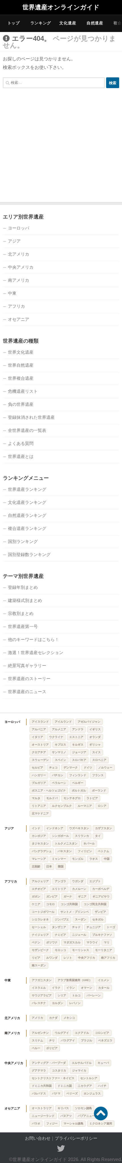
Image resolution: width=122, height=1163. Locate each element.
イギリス (95, 729)
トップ (13, 23)
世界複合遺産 (20, 378)
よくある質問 (20, 443)
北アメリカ (18, 254)
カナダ (53, 1017)
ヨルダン (57, 1003)
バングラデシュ (42, 851)
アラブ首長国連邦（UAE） (75, 980)
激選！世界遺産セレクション (35, 652)
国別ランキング (23, 541)
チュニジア (94, 927)
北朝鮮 (36, 866)
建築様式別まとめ (25, 600)
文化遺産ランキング (27, 502)
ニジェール (79, 934)
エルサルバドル (82, 1062)
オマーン (86, 987)
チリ (52, 1040)
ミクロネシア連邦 (100, 1123)
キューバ (103, 1062)
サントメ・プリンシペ (74, 911)
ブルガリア (39, 782)
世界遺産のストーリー (29, 678)
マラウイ (92, 942)
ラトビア (92, 798)
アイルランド (63, 721)
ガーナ (68, 896)
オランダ (95, 736)
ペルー (36, 1048)
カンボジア (39, 835)
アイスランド (40, 721)
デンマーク (71, 767)
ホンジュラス (92, 1093)
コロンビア (102, 1032)
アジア (14, 241)
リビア (36, 957)
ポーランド (99, 790)
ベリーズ (72, 1093)
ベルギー (77, 782)
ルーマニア (85, 805)
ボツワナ (52, 942)
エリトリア (59, 888)
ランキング (40, 23)
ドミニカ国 (65, 1085)
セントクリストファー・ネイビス (53, 1078)
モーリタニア (103, 950)
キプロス (60, 744)
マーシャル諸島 (73, 1123)
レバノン (75, 1003)
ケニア (36, 904)
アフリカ (16, 306)
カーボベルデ (100, 888)
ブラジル (86, 1040)
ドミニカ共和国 (42, 1085)
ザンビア (100, 911)
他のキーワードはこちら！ (33, 639)
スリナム (37, 1040)
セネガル (98, 919)
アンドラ (77, 729)
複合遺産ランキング (27, 528)
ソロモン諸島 (83, 1108)
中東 (12, 293)
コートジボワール (43, 911)
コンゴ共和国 (69, 904)
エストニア (76, 736)
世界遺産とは (20, 456)
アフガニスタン (42, 980)
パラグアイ (68, 1040)
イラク (56, 987)
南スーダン (39, 965)
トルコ (76, 995)
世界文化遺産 (20, 352)
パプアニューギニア (90, 1115)
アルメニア (59, 729)
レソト (68, 957)
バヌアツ (66, 1115)
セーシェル (39, 927)
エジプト (95, 881)
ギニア (82, 896)
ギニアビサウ (101, 896)
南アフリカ (108, 957)
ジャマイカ (79, 1070)
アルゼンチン (40, 1032)
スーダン (80, 919)
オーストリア (40, 744)
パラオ (36, 1123)
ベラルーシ (59, 782)
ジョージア (79, 752)
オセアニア (18, 319)
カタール (104, 987)
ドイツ (88, 767)
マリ (107, 942)
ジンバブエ (62, 919)
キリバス (63, 1108)
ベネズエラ (105, 1040)
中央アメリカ (20, 267)
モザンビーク (40, 950)
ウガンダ (77, 881)
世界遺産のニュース (27, 691)
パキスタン (65, 851)
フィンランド (77, 775)
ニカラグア (85, 1085)
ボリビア (52, 1048)
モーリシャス (80, 950)
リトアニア (39, 805)
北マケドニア (40, 813)
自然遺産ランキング (27, 515)
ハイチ (102, 1085)
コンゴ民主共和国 (95, 904)
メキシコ (69, 1017)
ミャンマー (59, 858)
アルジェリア (40, 881)
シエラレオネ (40, 919)
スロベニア (99, 759)
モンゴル (77, 858)
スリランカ (82, 835)
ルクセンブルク (62, 805)
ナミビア (60, 934)
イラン (70, 987)
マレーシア (39, 858)
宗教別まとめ (20, 613)
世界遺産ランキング (27, 489)
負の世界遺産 (20, 404)
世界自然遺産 (20, 365)
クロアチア (39, 752)
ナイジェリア (40, 934)
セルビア (37, 767)
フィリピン (85, 851)
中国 (107, 858)
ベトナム (103, 851)
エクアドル (82, 1032)
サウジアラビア (42, 995)
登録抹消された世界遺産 (31, 417)
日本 (49, 866)
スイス (96, 752)
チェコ (53, 767)
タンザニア (59, 927)
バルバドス (39, 1093)
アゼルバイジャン (89, 721)
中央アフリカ (86, 957)
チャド (76, 927)
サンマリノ (59, 752)
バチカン (57, 775)
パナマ (56, 1093)
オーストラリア (42, 1108)
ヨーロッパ (18, 228)
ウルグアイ (62, 1032)
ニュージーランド (43, 1115)
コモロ (50, 904)
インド (36, 828)
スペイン (60, 759)
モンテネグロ (72, 798)
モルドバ (52, 798)
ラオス (93, 858)
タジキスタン (40, 843)
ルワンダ (52, 957)
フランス (98, 775)
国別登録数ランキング (29, 554)
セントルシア (88, 1078)
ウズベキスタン (79, 828)
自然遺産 (95, 23)
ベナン (36, 942)
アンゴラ (60, 881)
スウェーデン (40, 759)
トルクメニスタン (66, 843)
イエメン (103, 980)
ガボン (36, 896)
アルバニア (39, 729)
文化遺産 (67, 23)
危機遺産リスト (23, 391)
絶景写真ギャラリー (27, 665)
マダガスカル (72, 942)
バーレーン (94, 995)
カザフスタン (103, 828)
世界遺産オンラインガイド (61, 7)
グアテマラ (39, 1070)
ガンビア (52, 896)
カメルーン (79, 888)
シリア (62, 995)
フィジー (52, 1123)
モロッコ (60, 950)
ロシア (102, 805)
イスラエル (39, 987)
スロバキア (79, 759)
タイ (98, 835)
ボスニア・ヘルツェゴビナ (49, 790)
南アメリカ (18, 280)
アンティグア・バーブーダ (49, 1062)
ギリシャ (95, 744)
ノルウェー (105, 767)
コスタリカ (59, 1070)
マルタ (36, 798)
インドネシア (54, 828)
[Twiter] (61, 1149)
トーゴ (111, 927)
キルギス (77, 744)
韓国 (61, 866)
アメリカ (37, 1017)
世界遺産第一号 (23, 626)
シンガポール (60, 835)
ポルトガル (79, 790)
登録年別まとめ (23, 587)
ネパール (89, 843)
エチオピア (39, 888)
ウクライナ (56, 736)
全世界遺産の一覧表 (27, 430)
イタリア (37, 736)
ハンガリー (39, 775)
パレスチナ (39, 1003)
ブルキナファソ (102, 934)
